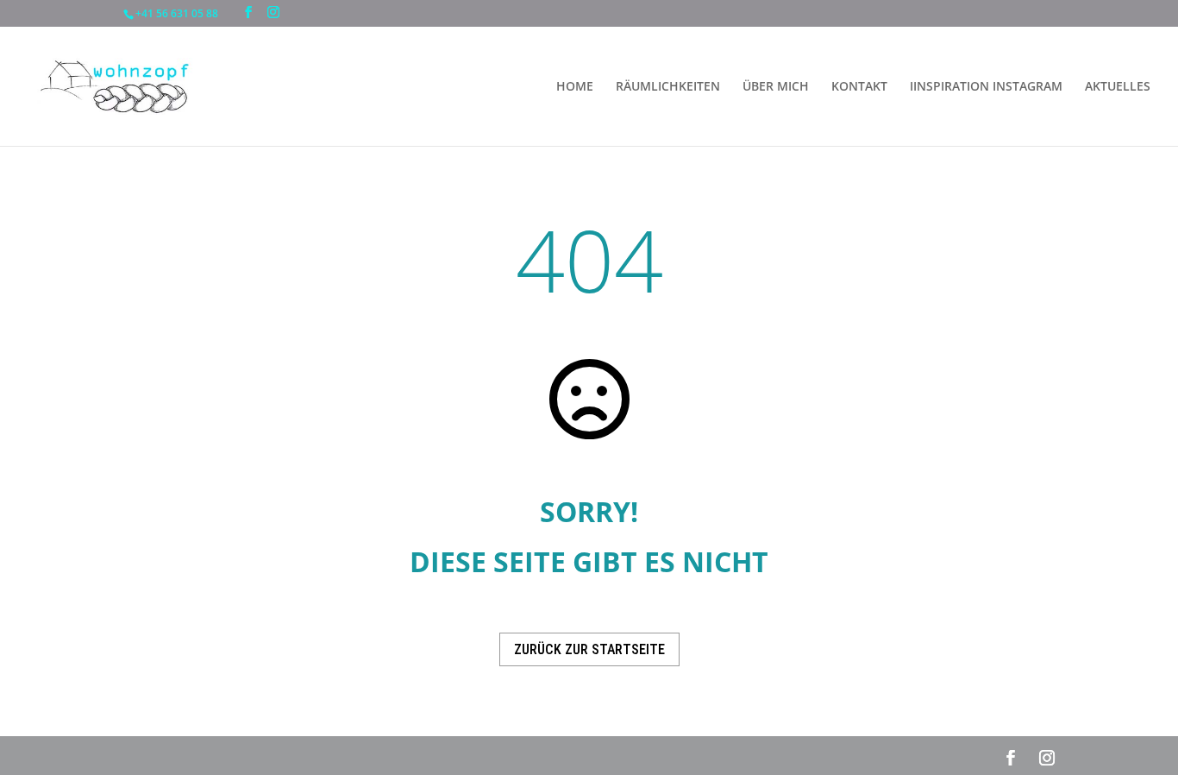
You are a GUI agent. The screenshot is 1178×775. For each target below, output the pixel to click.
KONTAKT (859, 87)
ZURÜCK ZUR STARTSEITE (589, 649)
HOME (574, 87)
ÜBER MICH (776, 87)
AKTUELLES (1117, 87)
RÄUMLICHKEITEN (668, 87)
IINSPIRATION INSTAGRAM (986, 87)
